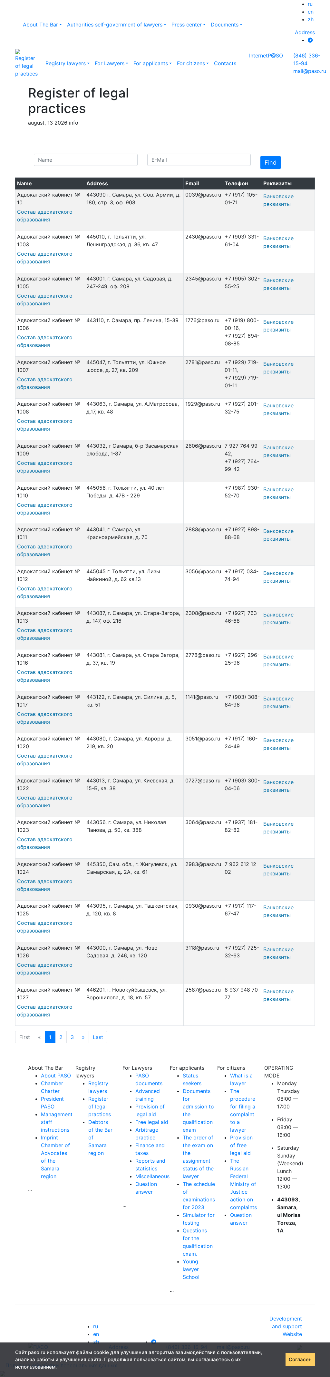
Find (271, 162)
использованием (35, 1367)
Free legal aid (151, 1122)
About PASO (56, 1075)
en (311, 11)
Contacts (225, 63)
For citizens (191, 63)
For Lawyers (109, 63)
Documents (224, 24)
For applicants (150, 63)
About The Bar (40, 24)
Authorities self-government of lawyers (114, 24)
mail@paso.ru (309, 71)
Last (98, 1037)
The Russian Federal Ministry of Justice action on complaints (243, 1184)
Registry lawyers (65, 63)
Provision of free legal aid (241, 1145)
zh (311, 19)
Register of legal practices (99, 1106)
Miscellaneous (152, 1176)
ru (310, 4)
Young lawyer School (191, 1269)
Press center (186, 24)
